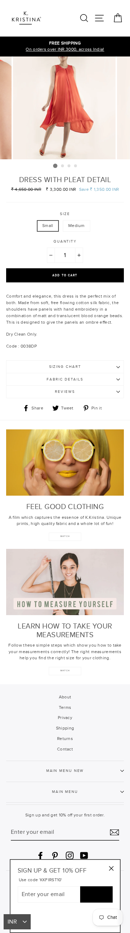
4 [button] (76, 166)
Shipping (65, 728)
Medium (76, 225)
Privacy (65, 717)
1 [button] (55, 166)
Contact (65, 749)
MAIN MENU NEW (65, 771)
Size (65, 214)
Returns (65, 738)
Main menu (65, 792)
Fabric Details (65, 379)
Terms (65, 707)
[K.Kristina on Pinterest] (55, 856)
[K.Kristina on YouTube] (84, 856)
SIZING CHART (65, 367)
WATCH (65, 536)
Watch (65, 670)
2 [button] (63, 166)
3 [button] (69, 166)
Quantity (65, 241)
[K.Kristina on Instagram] (70, 856)
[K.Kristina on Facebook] (40, 856)
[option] (65, 46)
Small (47, 225)
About (65, 696)
